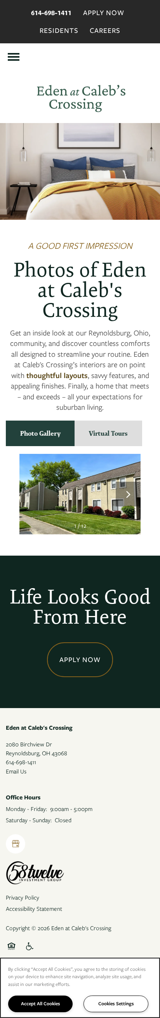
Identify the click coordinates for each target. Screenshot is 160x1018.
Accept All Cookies (40, 1003)
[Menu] (13, 56)
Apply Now (103, 13)
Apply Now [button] (80, 660)
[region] (80, 988)
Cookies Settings (116, 1003)
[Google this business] (15, 844)
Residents (59, 31)
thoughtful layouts (57, 375)
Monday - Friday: (26, 809)
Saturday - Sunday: (29, 820)
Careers (105, 31)
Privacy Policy (22, 897)
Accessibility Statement (34, 909)
